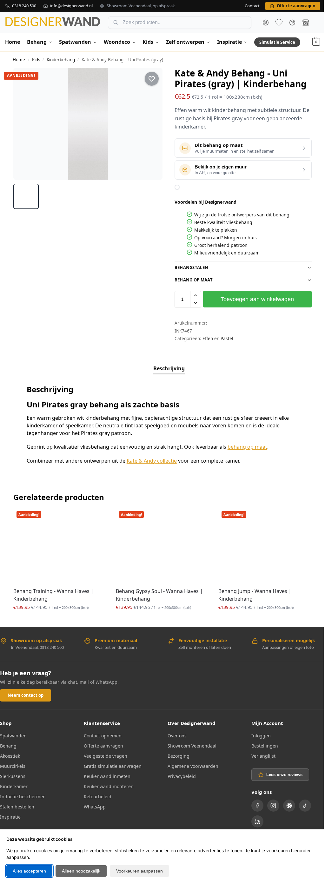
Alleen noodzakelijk (81, 870)
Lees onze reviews (281, 773)
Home (19, 60)
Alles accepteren (29, 870)
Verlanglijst (260, 755)
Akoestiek (10, 755)
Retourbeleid (96, 795)
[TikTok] (301, 804)
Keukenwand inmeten (106, 775)
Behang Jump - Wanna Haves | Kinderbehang (251, 593)
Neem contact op (25, 694)
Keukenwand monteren (107, 785)
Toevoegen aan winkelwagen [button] (59, 619)
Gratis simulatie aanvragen (111, 765)
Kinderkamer (14, 785)
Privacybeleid (179, 775)
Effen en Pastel (215, 338)
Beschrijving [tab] (166, 368)
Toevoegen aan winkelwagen (253, 299)
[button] (316, 42)
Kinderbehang (61, 60)
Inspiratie (10, 816)
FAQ (292, 22)
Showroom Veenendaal (189, 744)
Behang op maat (191, 280)
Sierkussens (12, 775)
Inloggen (257, 734)
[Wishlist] (95, 517)
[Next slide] (152, 124)
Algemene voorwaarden (190, 765)
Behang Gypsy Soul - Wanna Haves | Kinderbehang (157, 593)
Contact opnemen (101, 734)
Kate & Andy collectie (152, 460)
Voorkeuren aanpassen (139, 870)
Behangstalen (189, 267)
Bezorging (176, 755)
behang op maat (247, 446)
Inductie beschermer (22, 795)
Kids (36, 60)
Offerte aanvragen (102, 744)
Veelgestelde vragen (104, 755)
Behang (8, 744)
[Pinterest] (286, 804)
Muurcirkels (12, 765)
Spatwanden (13, 734)
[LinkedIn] (254, 820)
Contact (252, 6)
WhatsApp (93, 805)
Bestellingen (261, 744)
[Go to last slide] (23, 124)
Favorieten (279, 22)
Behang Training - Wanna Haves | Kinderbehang (53, 593)
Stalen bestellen (17, 805)
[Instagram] (270, 804)
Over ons (174, 734)
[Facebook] (254, 804)
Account (265, 22)
